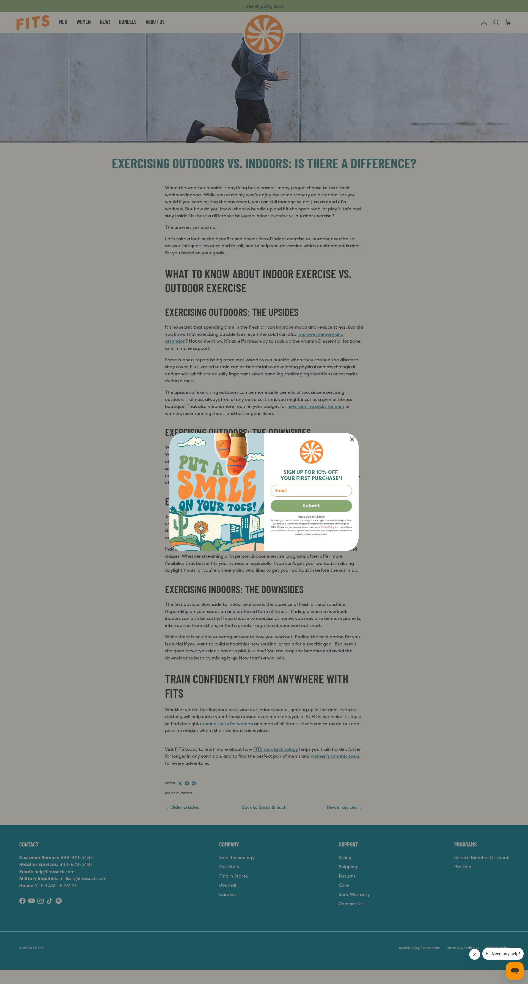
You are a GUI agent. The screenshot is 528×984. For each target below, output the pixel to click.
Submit (311, 506)
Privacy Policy (327, 527)
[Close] (352, 439)
